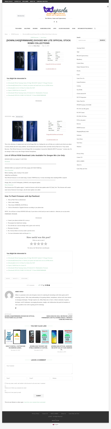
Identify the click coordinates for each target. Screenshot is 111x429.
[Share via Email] (49, 285)
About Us (79, 165)
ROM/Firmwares (15, 34)
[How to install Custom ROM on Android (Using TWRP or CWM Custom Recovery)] (15, 337)
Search (78, 37)
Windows (79, 146)
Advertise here (19, 116)
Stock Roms (24, 278)
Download (7, 161)
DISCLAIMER (80, 161)
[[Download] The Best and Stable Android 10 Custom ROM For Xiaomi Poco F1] (38, 337)
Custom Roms (80, 63)
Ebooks (78, 70)
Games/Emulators (45, 28)
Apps (54, 28)
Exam (73, 28)
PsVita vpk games (81, 120)
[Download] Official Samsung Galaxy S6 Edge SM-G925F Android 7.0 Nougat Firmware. (30, 83)
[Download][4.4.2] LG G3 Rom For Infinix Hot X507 (21, 88)
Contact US (79, 157)
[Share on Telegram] (47, 285)
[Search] (95, 28)
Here (30, 233)
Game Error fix (80, 78)
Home (6, 34)
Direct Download (9, 170)
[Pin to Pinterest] (45, 285)
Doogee (8, 278)
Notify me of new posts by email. (13, 392)
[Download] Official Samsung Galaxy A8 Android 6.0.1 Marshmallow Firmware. (28, 93)
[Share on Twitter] (43, 285)
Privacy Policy (80, 153)
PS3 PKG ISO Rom (82, 116)
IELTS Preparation (81, 97)
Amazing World (81, 48)
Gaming (79, 86)
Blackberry (79, 59)
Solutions (27, 28)
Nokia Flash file (81, 101)
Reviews (35, 28)
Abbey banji (36, 46)
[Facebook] (54, 21)
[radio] (31, 244)
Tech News (18, 28)
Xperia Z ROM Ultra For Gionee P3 (17, 90)
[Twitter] (56, 21)
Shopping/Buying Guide (83, 131)
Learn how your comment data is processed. (35, 402)
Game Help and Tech (82, 168)
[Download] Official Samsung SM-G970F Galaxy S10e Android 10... (61, 347)
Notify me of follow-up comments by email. (16, 388)
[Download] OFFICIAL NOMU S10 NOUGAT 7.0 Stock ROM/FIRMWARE (27, 95)
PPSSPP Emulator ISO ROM (84, 105)
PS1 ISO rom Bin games (83, 108)
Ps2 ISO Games (80, 112)
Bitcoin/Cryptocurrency (85, 28)
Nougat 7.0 (15, 278)
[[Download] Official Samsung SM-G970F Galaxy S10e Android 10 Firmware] (61, 337)
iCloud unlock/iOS (64, 28)
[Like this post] (39, 285)
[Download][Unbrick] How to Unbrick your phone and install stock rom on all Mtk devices (30, 85)
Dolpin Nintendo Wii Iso (83, 67)
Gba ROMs (79, 89)
